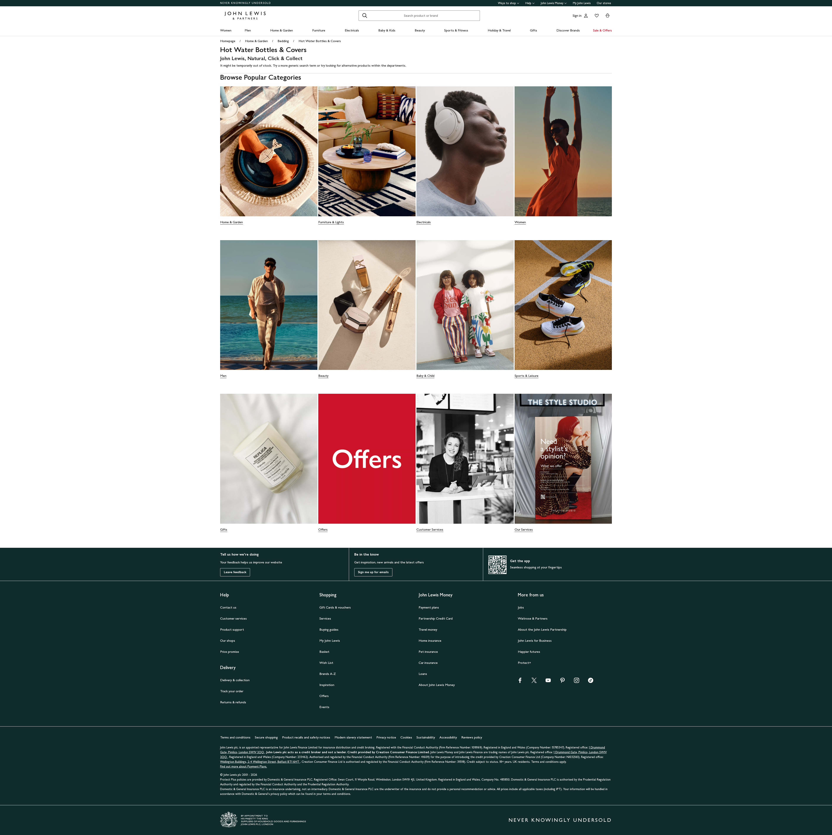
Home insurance (430, 640)
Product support (232, 629)
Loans (423, 674)
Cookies (406, 737)
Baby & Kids (386, 30)
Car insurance (428, 663)
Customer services (233, 618)
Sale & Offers (602, 30)
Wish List (326, 663)
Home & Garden (281, 30)
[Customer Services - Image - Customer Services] (465, 459)
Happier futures (529, 652)
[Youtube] (548, 682)
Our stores (604, 3)
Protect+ (524, 663)
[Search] (364, 15)
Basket (324, 652)
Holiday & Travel (499, 30)
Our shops (227, 640)
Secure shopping (266, 737)
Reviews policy (471, 737)
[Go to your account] (586, 15)
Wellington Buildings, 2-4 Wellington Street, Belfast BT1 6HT (260, 762)
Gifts (533, 30)
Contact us (228, 607)
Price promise (229, 652)
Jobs (521, 607)
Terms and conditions (235, 737)
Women (225, 30)
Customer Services (429, 529)
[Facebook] (520, 682)
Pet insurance (428, 652)
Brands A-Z (327, 674)
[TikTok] (590, 682)
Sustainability (425, 737)
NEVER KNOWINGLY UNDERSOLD (245, 3)
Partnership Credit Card (436, 618)
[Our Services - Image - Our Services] (563, 459)
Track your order (231, 691)
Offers (323, 529)
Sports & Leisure (526, 376)
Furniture (318, 30)
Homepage (227, 41)
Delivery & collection (235, 680)
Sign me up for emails (373, 572)
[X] (534, 682)
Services (325, 618)
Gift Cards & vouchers (335, 607)
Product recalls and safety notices (306, 737)
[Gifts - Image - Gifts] (268, 459)
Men (248, 30)
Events (324, 707)
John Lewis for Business (535, 640)
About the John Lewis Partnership (542, 629)
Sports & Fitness (456, 30)
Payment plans (429, 607)
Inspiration (326, 685)
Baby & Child (425, 376)
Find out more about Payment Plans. (243, 766)
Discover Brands (568, 30)
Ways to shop (507, 3)
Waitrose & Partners (533, 618)
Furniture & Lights (331, 222)
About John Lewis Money (437, 685)
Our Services (524, 529)
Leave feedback (235, 572)
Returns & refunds (233, 702)
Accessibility (448, 737)
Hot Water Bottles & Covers (320, 41)
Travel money (428, 629)
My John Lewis (582, 3)
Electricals (352, 30)
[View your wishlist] (595, 15)
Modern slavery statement (353, 737)
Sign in (577, 15)
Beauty (420, 30)
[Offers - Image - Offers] (367, 459)
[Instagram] (576, 682)
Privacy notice (386, 737)
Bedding (283, 41)
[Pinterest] (562, 682)
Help (528, 3)
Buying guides (328, 629)
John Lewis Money (552, 3)
